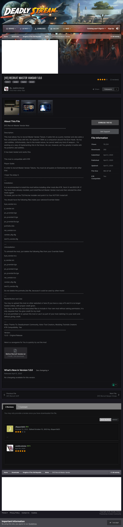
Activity (25, 28)
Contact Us (25, 513)
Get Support (105, 131)
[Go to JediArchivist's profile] (6, 89)
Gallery (56, 28)
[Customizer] (117, 28)
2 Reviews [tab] (9, 407)
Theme (4, 513)
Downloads (41, 28)
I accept (115, 522)
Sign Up (111, 28)
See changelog (42, 370)
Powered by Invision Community (110, 514)
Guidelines (33, 524)
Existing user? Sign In (96, 28)
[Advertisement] (30, 57)
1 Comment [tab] (22, 407)
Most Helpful (105, 419)
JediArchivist (18, 88)
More (67, 28)
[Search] (118, 12)
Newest (114, 419)
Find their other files (17, 90)
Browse (11, 28)
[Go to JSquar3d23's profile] (10, 429)
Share (96, 89)
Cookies (34, 513)
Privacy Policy (15, 513)
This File (110, 12)
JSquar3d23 (20, 427)
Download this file (105, 122)
